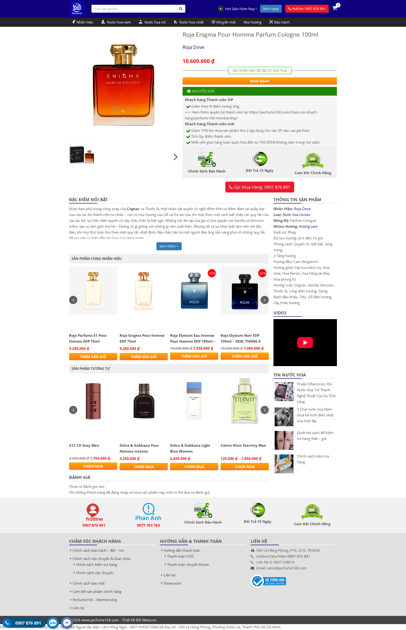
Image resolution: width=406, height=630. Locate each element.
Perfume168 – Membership (95, 599)
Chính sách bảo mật (89, 583)
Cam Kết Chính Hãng (312, 523)
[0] (334, 7)
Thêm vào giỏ (93, 356)
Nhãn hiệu (85, 22)
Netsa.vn (149, 620)
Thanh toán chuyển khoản (188, 564)
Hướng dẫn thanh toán (182, 550)
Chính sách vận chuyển (94, 572)
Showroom (172, 583)
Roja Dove (193, 47)
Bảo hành (282, 22)
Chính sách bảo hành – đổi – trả (98, 550)
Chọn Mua (93, 466)
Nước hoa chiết (191, 22)
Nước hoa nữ (155, 22)
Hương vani (308, 226)
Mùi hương (253, 22)
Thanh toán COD (180, 556)
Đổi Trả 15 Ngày (257, 521)
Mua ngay (271, 8)
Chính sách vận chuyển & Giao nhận (102, 558)
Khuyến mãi (226, 22)
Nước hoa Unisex (296, 214)
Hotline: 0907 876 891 (308, 8)
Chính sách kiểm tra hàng (96, 564)
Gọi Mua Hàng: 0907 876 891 (261, 187)
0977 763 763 (148, 525)
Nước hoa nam (118, 22)
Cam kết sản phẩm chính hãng (97, 591)
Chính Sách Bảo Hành (203, 522)
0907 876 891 (93, 525)
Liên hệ (78, 608)
